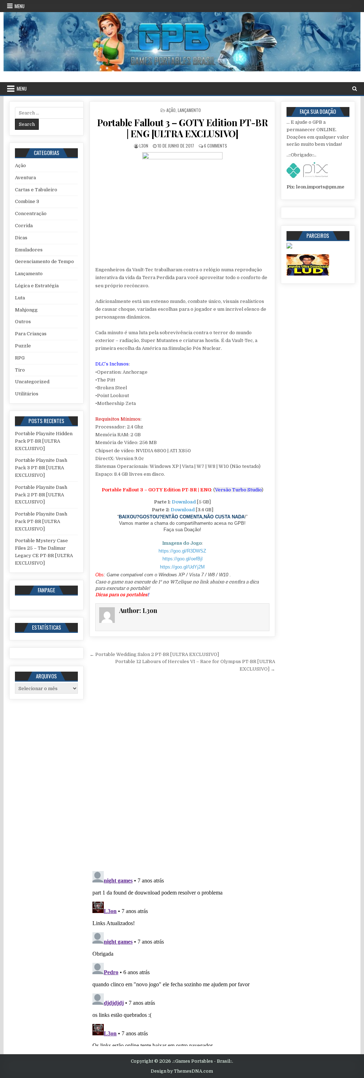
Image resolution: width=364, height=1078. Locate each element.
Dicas (21, 237)
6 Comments (215, 146)
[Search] (354, 88)
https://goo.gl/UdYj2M (182, 567)
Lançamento (189, 110)
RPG (20, 358)
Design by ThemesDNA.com (182, 1071)
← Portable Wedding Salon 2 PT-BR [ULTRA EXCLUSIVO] (154, 654)
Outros (23, 321)
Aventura (25, 177)
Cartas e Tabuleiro (36, 189)
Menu (20, 6)
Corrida (24, 225)
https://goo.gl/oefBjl (182, 558)
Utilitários (26, 393)
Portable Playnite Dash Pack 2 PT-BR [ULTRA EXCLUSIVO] (41, 495)
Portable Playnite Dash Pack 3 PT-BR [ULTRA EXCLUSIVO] (41, 468)
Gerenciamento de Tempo (44, 261)
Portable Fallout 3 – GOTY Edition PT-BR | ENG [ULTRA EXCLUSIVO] (182, 128)
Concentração (31, 213)
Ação (171, 110)
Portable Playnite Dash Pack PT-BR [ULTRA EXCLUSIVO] (41, 521)
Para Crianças (31, 333)
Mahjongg (26, 310)
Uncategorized (32, 381)
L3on (143, 146)
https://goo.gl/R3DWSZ (182, 551)
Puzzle (23, 345)
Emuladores (29, 249)
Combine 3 (27, 201)
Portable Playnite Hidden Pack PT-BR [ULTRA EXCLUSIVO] (44, 441)
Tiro (20, 370)
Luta (20, 297)
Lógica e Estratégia (37, 285)
